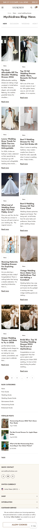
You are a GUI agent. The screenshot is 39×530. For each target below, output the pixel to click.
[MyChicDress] (18, 7)
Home (9, 13)
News (14, 13)
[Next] (32, 378)
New (5, 24)
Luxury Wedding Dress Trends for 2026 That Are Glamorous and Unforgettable (8, 143)
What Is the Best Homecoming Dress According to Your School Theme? (21, 445)
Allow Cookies (19, 524)
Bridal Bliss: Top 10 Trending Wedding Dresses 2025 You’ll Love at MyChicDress (28, 344)
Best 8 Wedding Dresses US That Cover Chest (27, 206)
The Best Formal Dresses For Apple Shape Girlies (23, 433)
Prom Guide (5, 392)
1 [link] (6, 378)
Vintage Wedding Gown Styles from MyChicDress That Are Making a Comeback (28, 275)
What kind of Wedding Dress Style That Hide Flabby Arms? (8, 208)
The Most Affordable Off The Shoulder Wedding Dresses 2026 (9, 73)
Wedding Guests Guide (8, 398)
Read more (5, 102)
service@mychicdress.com (9, 471)
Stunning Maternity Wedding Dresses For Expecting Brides (9, 265)
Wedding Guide (6, 395)
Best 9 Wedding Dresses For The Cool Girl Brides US (28, 141)
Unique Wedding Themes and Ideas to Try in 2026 (9, 340)
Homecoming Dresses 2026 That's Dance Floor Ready (23, 422)
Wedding (25, 24)
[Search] (31, 7)
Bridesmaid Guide (7, 408)
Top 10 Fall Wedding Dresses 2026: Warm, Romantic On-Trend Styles (28, 76)
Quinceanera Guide (7, 401)
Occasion (14, 24)
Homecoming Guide (7, 405)
